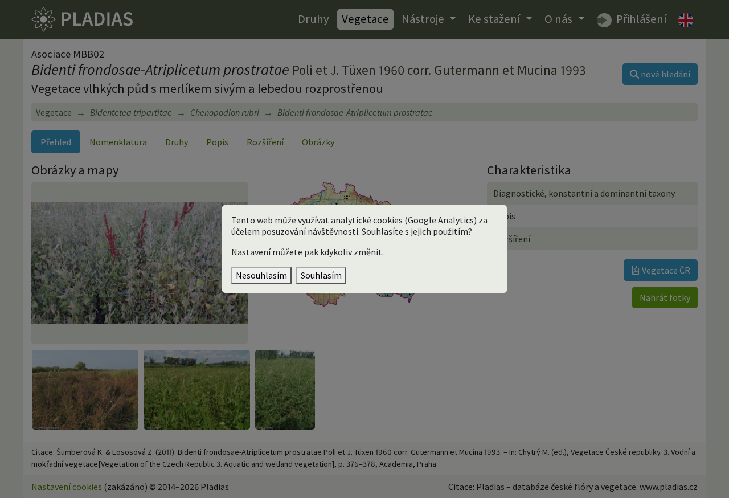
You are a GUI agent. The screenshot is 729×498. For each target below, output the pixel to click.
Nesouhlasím (261, 275)
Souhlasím (321, 275)
